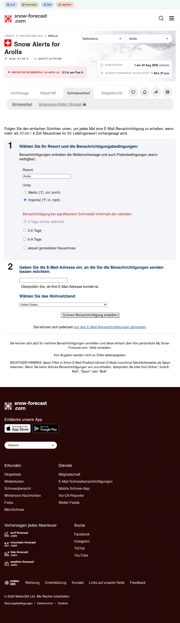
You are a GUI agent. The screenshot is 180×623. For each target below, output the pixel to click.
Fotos (8, 502)
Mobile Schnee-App (74, 488)
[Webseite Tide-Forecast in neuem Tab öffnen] (47, 4)
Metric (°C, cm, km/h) (44, 192)
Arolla (53, 35)
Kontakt (78, 582)
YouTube (81, 555)
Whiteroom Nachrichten (22, 495)
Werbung (32, 582)
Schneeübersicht (17, 488)
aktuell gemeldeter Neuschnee (52, 247)
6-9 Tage (34, 239)
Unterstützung (56, 582)
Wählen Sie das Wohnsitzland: (47, 296)
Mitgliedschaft (69, 474)
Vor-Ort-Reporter (71, 495)
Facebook (82, 534)
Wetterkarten (14, 481)
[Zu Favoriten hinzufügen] (133, 92)
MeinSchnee (14, 509)
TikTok (79, 548)
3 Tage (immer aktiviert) (46, 221)
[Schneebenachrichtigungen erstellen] (144, 92)
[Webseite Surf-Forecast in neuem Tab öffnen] (11, 4)
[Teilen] (156, 92)
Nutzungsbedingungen (18, 603)
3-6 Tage (34, 230)
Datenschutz (45, 603)
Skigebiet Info (111, 92)
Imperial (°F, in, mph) (44, 200)
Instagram (82, 541)
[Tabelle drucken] (167, 92)
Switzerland (31, 35)
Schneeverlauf (78, 92)
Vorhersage (20, 92)
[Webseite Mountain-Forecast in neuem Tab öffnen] (29, 4)
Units (27, 185)
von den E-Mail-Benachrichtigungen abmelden (110, 326)
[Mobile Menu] (172, 18)
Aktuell (45, 92)
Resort (28, 170)
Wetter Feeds (69, 502)
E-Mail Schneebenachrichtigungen (86, 481)
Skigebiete (12, 474)
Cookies (63, 603)
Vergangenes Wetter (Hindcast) (60, 104)
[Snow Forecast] (24, 18)
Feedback (138, 582)
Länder (9, 35)
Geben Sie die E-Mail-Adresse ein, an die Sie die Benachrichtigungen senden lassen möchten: (91, 269)
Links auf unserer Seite (107, 582)
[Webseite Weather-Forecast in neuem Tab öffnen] (65, 4)
